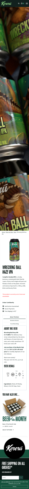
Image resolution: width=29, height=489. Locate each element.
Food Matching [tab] (14, 324)
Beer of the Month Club (9, 424)
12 (18, 360)
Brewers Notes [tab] (14, 320)
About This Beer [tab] (14, 317)
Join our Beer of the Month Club (14, 347)
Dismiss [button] (14, 486)
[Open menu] (27, 3)
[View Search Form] (18, 3)
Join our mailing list (5, 482)
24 (22, 360)
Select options (7, 430)
